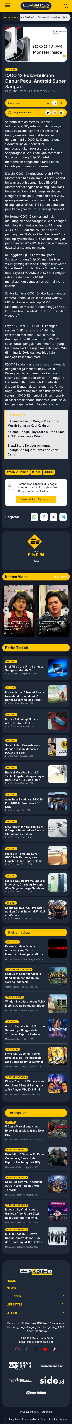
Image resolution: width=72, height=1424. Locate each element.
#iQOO (48, 472)
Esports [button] (14, 1296)
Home (11, 1281)
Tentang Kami (12, 1419)
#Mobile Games (17, 472)
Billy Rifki (11, 91)
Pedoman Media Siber (34, 1419)
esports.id (46, 1412)
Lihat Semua (60, 576)
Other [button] (12, 1313)
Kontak (63, 1419)
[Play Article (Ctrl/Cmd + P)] (48, 112)
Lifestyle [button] (15, 1304)
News (11, 1288)
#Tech (36, 472)
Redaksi (53, 1419)
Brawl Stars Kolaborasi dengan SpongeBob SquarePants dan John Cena (33, 450)
